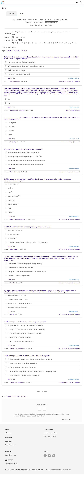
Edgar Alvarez (13, 249)
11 (18, 51)
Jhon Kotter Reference (15, 230)
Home (4, 8)
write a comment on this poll (65, 81)
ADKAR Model (12, 238)
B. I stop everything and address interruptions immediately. (27, 329)
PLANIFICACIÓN (13, 184)
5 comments (77, 142)
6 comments (77, 282)
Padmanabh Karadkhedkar (17, 110)
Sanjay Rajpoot (14, 142)
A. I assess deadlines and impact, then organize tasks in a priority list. (30, 359)
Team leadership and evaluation (18, 307)
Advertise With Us (11, 463)
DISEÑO (10, 192)
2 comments (77, 219)
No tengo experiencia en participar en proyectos (23, 152)
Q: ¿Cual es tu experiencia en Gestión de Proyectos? (23, 149)
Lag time (11, 130)
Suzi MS (12, 282)
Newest (14, 40)
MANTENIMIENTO (13, 204)
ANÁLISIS (11, 188)
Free (17, 37)
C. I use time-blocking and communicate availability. (25, 333)
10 (17, 51)
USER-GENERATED (51, 22)
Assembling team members (17, 295)
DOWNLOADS (21, 20)
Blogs (31, 25)
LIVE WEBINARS (38, 22)
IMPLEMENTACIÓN (14, 196)
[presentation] (11, 13)
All (12, 32)
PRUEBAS (11, 200)
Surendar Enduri (14, 81)
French (30, 32)
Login (9, 78)
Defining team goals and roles (17, 299)
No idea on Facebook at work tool (19, 74)
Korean (44, 32)
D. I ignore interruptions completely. (19, 337)
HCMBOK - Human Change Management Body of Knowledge (28, 242)
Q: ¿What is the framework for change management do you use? (27, 227)
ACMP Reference (13, 234)
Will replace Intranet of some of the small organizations (26, 66)
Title (20, 40)
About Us (8, 433)
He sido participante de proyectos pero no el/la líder (25, 156)
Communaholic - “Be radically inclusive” (21, 267)
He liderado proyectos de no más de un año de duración (26, 160)
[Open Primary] (76, 2)
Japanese (37, 32)
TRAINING (28, 22)
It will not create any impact (17, 70)
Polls (45, 25)
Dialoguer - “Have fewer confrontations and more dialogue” (27, 271)
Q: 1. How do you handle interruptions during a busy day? (24, 322)
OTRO (10, 208)
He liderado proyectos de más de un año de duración (25, 164)
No (9, 103)
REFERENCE (39, 20)
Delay (10, 134)
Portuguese (51, 32)
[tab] (11, 13)
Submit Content (10, 455)
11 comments (77, 81)
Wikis (50, 25)
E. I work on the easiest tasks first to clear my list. (24, 375)
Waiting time (12, 122)
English (17, 32)
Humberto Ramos (14, 171)
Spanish (14, 34)
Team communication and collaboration (21, 303)
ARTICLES (30, 20)
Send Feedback (10, 445)
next (25, 51)
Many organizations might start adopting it (21, 62)
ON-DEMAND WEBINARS (61, 20)
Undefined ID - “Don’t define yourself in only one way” (25, 263)
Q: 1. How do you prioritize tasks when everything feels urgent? (26, 356)
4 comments (77, 171)
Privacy (48, 469)
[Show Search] (80, 2)
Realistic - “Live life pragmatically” (19, 275)
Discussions (38, 25)
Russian (67, 32)
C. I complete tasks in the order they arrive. (22, 367)
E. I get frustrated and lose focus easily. (20, 341)
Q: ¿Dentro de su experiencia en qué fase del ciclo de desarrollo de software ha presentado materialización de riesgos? (37, 180)
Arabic (24, 32)
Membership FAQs (50, 436)
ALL (14, 20)
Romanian (60, 32)
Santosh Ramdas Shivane (16, 348)
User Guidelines (56, 469)
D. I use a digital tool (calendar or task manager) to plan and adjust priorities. (32, 371)
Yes (9, 99)
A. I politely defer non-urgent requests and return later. (25, 325)
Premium (23, 37)
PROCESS (48, 20)
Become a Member (50, 433)
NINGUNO (11, 212)
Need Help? (9, 441)
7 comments (77, 249)
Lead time (11, 126)
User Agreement (66, 469)
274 (22, 51)
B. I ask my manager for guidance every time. (22, 363)
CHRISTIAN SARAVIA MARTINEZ (18, 219)
